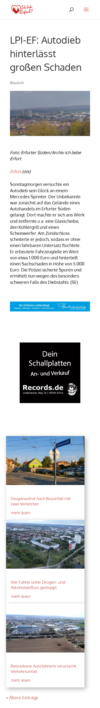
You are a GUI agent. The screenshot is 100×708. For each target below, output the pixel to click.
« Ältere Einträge (22, 697)
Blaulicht (17, 83)
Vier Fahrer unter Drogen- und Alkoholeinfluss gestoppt (38, 585)
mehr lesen (20, 512)
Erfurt (15, 171)
